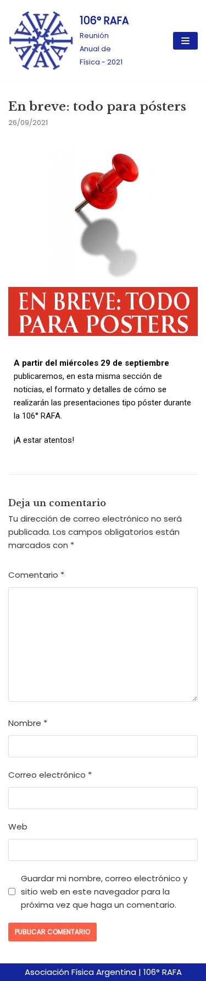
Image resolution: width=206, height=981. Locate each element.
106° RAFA (162, 972)
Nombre (27, 723)
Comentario (36, 575)
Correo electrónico (50, 775)
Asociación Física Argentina (80, 972)
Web (17, 826)
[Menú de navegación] (185, 41)
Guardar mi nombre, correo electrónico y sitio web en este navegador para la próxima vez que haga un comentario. (104, 891)
